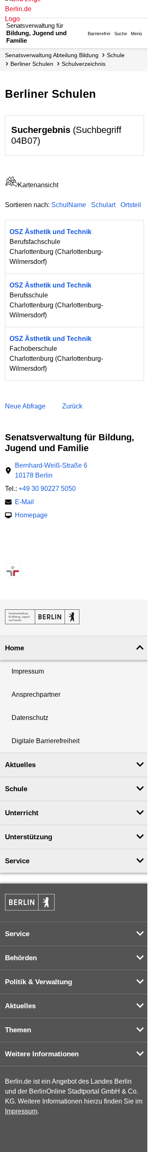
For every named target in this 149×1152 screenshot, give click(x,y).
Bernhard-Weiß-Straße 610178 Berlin (51, 470)
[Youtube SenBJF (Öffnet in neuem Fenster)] (54, 554)
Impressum (28, 671)
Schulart (103, 204)
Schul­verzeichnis (84, 63)
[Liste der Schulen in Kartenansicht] (11, 184)
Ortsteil (130, 204)
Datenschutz (30, 717)
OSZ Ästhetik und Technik (50, 231)
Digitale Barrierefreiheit (45, 740)
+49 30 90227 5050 (47, 488)
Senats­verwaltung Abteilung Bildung (52, 55)
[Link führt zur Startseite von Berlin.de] (30, 902)
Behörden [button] (21, 958)
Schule (116, 55)
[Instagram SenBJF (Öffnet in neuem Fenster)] (25, 554)
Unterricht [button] (21, 813)
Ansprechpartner (36, 694)
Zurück (72, 406)
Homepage (31, 516)
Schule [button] (16, 789)
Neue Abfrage (25, 406)
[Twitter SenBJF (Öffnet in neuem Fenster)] (10, 554)
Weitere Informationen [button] (42, 1054)
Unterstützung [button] (28, 837)
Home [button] (14, 648)
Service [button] (17, 861)
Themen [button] (18, 1030)
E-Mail (24, 502)
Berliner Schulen (31, 63)
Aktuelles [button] (20, 765)
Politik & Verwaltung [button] (38, 982)
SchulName (68, 204)
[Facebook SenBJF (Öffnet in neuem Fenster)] (39, 554)
